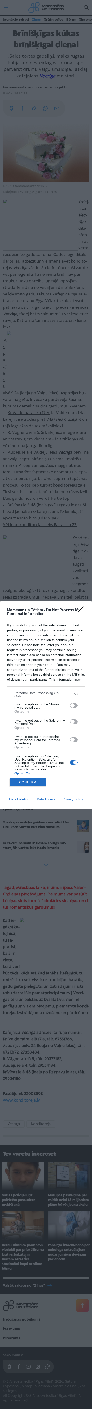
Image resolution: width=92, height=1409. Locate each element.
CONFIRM (28, 782)
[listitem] (46, 694)
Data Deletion (19, 799)
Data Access (46, 799)
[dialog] (46, 704)
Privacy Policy (73, 799)
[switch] (74, 705)
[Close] (82, 610)
